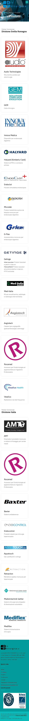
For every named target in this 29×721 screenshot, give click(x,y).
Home (11, 13)
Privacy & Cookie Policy (21, 715)
